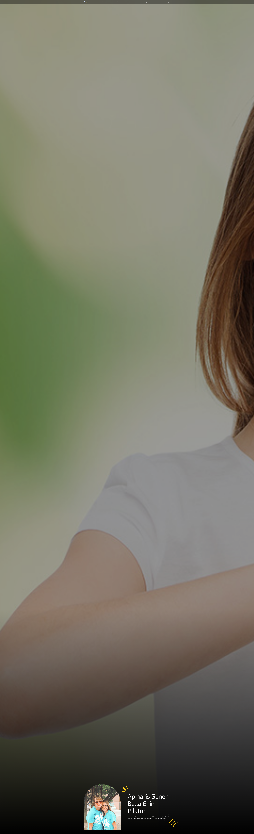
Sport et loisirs (160, 2)
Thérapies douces (138, 2)
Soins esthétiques (116, 2)
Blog (168, 2)
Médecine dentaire (105, 2)
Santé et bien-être (127, 2)
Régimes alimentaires (150, 2)
